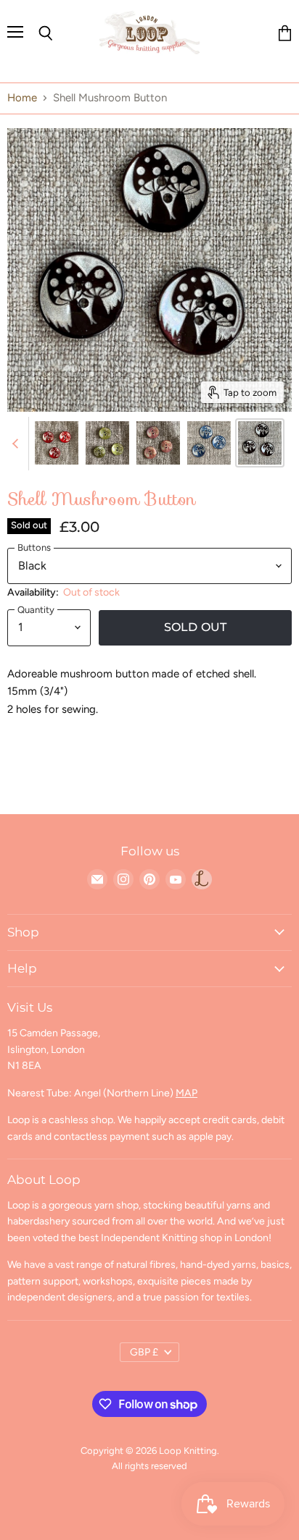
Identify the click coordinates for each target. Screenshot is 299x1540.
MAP (186, 1093)
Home (22, 98)
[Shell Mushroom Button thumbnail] (56, 443)
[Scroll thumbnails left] (17, 443)
